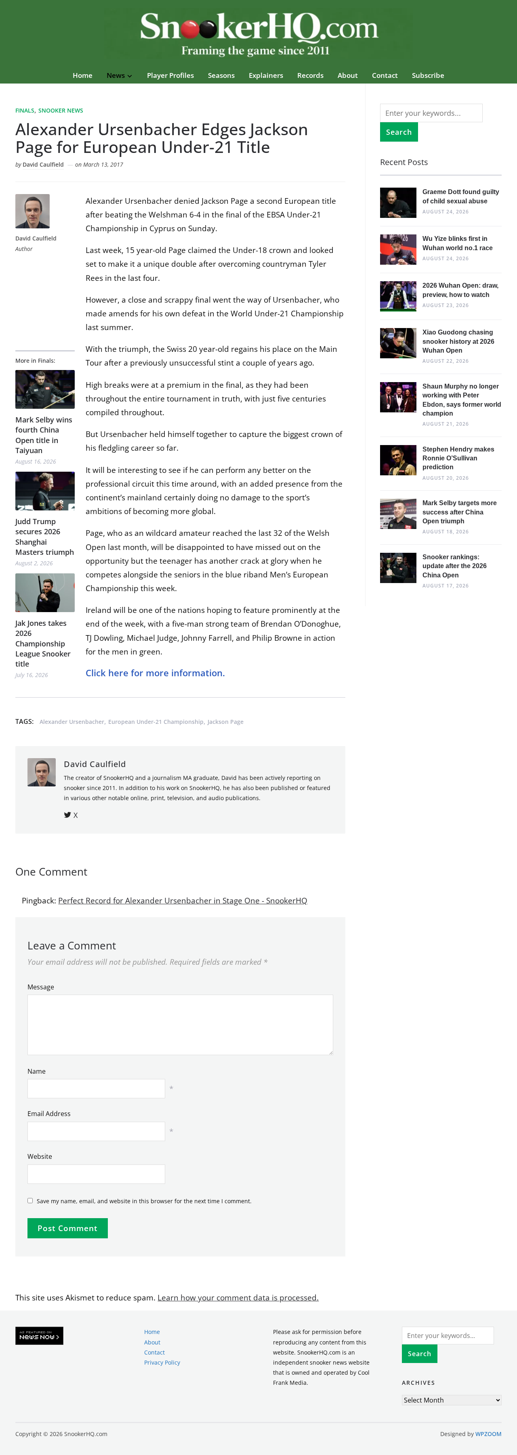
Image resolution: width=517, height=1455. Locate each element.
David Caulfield (43, 164)
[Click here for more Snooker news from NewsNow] (39, 1336)
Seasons (221, 75)
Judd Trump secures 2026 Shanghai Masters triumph (44, 536)
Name (36, 1071)
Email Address (49, 1113)
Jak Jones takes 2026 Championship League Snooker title (43, 643)
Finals (24, 110)
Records (310, 75)
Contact (385, 75)
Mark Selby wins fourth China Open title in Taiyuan (43, 435)
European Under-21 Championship (156, 721)
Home (82, 75)
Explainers (266, 75)
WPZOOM (488, 1434)
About (348, 75)
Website (39, 1156)
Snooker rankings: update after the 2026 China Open (454, 566)
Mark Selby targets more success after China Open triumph (459, 512)
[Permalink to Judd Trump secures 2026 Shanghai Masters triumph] (45, 491)
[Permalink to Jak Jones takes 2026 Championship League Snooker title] (45, 593)
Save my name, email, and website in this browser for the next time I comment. (144, 1201)
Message (40, 987)
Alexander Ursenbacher (72, 721)
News (116, 75)
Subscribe (428, 75)
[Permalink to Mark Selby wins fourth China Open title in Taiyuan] (45, 389)
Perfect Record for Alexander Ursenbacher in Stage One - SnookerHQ (182, 900)
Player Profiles (170, 75)
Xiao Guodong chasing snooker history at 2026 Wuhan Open (458, 341)
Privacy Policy (162, 1362)
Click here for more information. (155, 673)
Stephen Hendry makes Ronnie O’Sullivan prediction (458, 458)
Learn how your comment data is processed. (238, 1297)
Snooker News (60, 110)
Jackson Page (226, 721)
